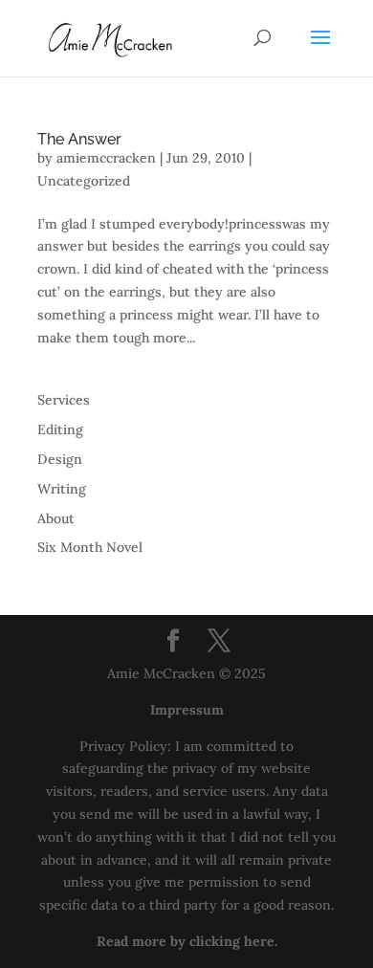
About (56, 518)
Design (59, 459)
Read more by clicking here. (187, 941)
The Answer (79, 139)
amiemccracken (106, 157)
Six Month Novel (90, 547)
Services (63, 399)
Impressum (187, 709)
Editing (60, 429)
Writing (61, 488)
